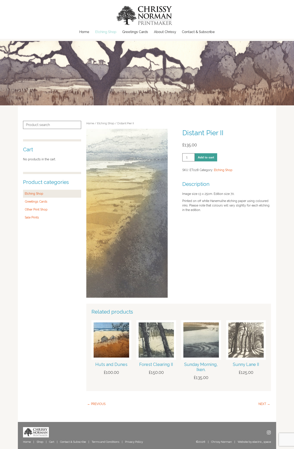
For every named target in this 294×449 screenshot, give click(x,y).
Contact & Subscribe (198, 32)
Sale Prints (32, 217)
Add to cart (206, 157)
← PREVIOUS (96, 404)
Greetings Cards (135, 32)
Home (84, 32)
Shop (40, 441)
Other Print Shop (36, 209)
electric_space (261, 441)
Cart (51, 441)
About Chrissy (165, 32)
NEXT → (264, 404)
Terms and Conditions (105, 441)
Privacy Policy (134, 441)
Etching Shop (105, 32)
